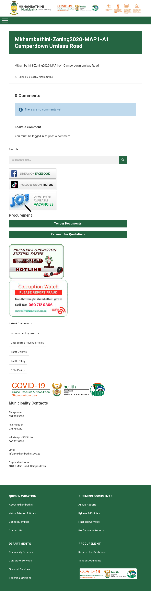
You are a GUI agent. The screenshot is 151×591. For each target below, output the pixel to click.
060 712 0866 (16, 441)
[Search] (123, 160)
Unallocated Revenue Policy (27, 342)
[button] (68, 223)
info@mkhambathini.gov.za (24, 453)
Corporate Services (20, 560)
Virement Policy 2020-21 (25, 333)
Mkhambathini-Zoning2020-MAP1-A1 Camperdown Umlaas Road (57, 65)
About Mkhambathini (21, 504)
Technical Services (20, 577)
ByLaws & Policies (89, 513)
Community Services (21, 552)
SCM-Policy (18, 370)
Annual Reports (87, 504)
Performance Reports (91, 530)
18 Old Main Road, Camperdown (27, 466)
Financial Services (89, 521)
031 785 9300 (16, 416)
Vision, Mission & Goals (22, 513)
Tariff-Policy (18, 361)
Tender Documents (89, 560)
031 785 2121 (16, 428)
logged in (38, 136)
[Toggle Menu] (5, 20)
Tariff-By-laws (19, 351)
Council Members (19, 521)
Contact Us (15, 530)
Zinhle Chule (46, 76)
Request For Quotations (92, 552)
